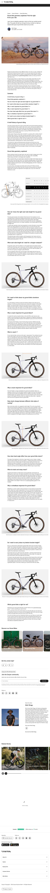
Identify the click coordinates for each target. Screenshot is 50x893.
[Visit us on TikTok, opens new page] (16, 693)
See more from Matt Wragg (30, 731)
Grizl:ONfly (35, 155)
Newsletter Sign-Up (8, 838)
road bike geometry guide (31, 480)
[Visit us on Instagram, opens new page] (6, 693)
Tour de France (30, 129)
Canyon (8, 13)
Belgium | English (7, 889)
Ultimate (17, 412)
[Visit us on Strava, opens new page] (13, 693)
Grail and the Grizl (23, 85)
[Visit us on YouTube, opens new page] (9, 693)
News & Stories (15, 13)
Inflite (12, 561)
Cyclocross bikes (23, 558)
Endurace (34, 408)
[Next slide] (6, 773)
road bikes (13, 147)
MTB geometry (29, 162)
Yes (5, 665)
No (12, 665)
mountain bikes (32, 160)
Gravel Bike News (23, 13)
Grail (32, 254)
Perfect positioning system (12, 238)
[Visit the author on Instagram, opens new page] (26, 728)
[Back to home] (8, 2)
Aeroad (17, 408)
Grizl (41, 412)
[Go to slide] (28, 773)
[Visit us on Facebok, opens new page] (3, 693)
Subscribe (44, 681)
